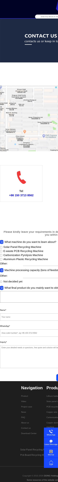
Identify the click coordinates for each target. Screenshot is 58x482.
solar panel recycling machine (36, 449)
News (23, 412)
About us (25, 423)
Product (24, 396)
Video (23, 401)
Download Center (29, 433)
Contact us (26, 428)
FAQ (23, 417)
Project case (26, 407)
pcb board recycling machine (35, 455)
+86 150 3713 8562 (21, 195)
